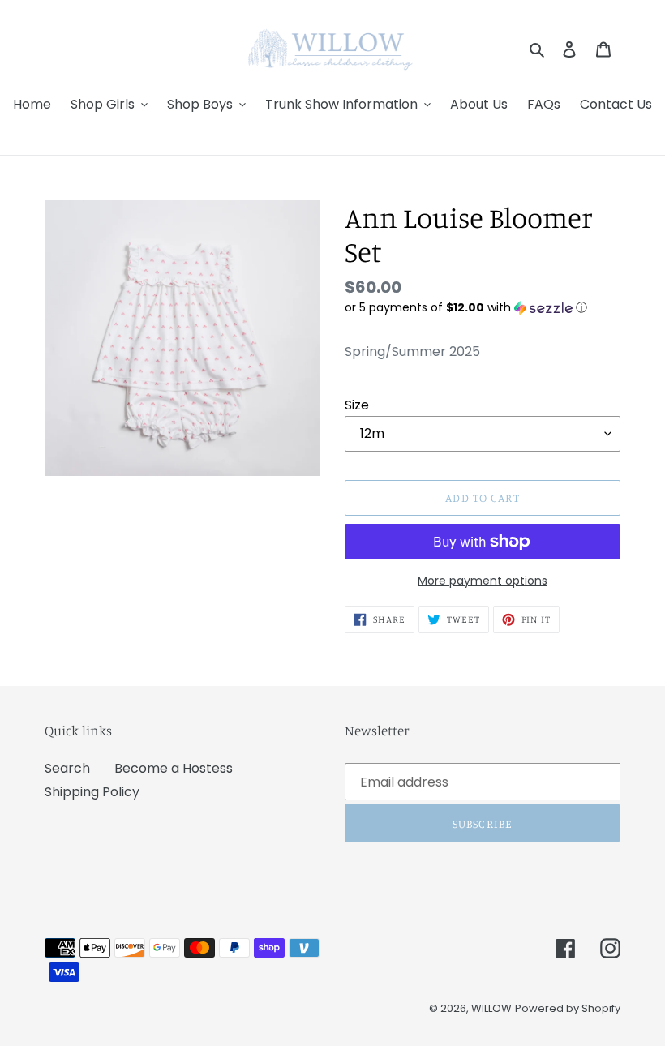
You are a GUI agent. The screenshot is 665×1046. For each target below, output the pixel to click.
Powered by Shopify (567, 1008)
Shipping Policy (92, 791)
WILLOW (491, 1008)
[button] (466, 307)
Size (357, 405)
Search (67, 768)
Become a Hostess (173, 768)
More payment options (482, 580)
